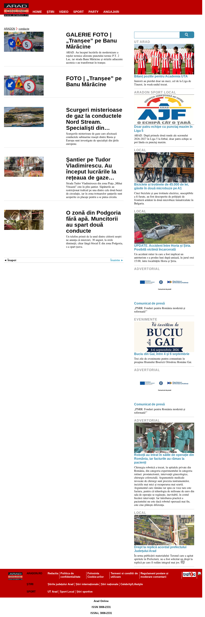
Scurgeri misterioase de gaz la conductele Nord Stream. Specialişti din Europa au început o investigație (94, 119)
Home (37, 11)
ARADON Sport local (155, 92)
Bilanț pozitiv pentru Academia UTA (161, 76)
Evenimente (145, 319)
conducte (24, 28)
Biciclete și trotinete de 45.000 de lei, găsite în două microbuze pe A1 (161, 186)
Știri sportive (84, 591)
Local (140, 150)
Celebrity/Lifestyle (132, 584)
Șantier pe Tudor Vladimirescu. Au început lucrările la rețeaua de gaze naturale (91, 169)
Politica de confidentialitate (70, 575)
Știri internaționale (87, 584)
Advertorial (147, 269)
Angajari (111, 11)
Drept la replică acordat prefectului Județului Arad (160, 549)
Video (63, 11)
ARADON (9, 28)
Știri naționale (109, 584)
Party (93, 11)
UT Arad (142, 42)
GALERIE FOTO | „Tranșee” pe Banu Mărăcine (91, 41)
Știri (30, 584)
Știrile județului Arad (60, 584)
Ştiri (50, 11)
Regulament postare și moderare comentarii (154, 575)
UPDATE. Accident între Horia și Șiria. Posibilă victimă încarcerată (162, 247)
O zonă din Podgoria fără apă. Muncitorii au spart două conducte (93, 222)
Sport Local (67, 591)
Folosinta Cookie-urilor (95, 575)
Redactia (53, 573)
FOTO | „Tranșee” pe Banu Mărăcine (94, 81)
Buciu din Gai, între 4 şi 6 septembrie (161, 354)
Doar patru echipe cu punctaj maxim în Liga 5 (163, 128)
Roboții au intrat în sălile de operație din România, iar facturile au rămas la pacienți (164, 458)
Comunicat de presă (149, 303)
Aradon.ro (34, 573)
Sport (78, 11)
